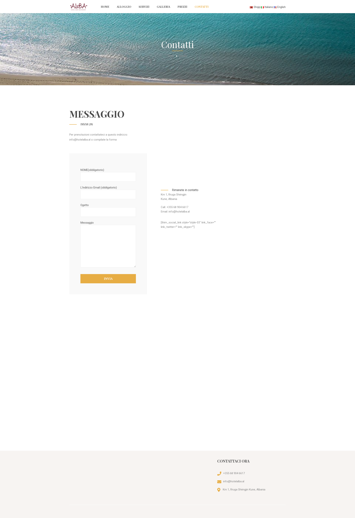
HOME (105, 7)
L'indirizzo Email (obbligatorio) (98, 187)
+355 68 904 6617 (234, 473)
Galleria (163, 7)
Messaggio (87, 222)
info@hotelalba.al (233, 481)
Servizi (144, 7)
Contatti (202, 7)
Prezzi (182, 7)
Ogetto (84, 205)
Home (171, 56)
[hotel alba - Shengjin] (83, 6)
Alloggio (124, 7)
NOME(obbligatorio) (92, 170)
